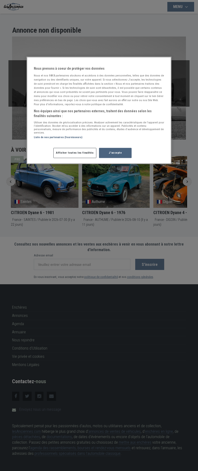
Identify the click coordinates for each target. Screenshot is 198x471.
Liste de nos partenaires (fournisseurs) (58, 137)
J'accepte (115, 152)
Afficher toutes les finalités (75, 152)
